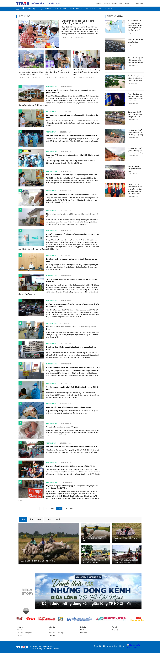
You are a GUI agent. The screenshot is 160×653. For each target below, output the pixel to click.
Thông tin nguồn (105, 9)
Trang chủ (23, 8)
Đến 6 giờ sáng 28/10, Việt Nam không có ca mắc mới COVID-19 (70, 466)
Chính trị (31, 9)
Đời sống (83, 627)
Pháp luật (115, 630)
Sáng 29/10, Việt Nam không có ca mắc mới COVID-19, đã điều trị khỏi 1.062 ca (72, 156)
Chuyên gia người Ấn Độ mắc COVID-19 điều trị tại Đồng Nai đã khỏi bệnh (72, 388)
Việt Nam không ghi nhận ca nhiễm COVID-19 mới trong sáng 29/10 (71, 135)
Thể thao (52, 635)
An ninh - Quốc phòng (25, 633)
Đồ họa (79, 9)
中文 (121, 3)
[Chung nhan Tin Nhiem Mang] (134, 646)
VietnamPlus (36, 77)
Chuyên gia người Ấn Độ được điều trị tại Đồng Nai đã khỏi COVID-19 (72, 367)
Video (71, 9)
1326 (65, 508)
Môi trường (84, 630)
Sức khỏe (83, 633)
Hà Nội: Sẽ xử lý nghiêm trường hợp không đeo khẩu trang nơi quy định (72, 260)
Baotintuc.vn (79, 37)
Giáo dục (52, 630)
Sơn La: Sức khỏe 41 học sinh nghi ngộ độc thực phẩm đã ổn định (71, 175)
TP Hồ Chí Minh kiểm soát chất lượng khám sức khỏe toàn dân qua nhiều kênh (86, 72)
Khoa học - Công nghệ (56, 633)
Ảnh (64, 9)
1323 (46, 508)
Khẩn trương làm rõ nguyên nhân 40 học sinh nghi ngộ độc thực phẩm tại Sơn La (70, 91)
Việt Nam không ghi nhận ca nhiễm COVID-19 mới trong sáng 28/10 (71, 446)
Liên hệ (122, 646)
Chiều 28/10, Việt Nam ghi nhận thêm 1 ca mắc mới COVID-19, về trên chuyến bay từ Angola (72, 305)
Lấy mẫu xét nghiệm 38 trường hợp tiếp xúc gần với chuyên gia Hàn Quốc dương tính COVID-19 (72, 487)
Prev (26, 609)
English (98, 3)
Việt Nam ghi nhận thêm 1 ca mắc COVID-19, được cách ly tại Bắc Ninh (71, 328)
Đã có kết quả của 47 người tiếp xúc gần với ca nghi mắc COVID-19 (71, 194)
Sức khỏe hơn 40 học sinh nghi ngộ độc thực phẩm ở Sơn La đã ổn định (72, 116)
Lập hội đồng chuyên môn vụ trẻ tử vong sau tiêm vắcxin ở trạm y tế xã (72, 215)
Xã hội (40, 9)
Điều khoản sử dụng (110, 646)
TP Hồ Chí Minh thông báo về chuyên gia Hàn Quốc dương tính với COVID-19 (71, 280)
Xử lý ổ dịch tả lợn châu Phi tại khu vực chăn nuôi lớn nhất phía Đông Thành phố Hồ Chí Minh (31, 72)
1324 (53, 508)
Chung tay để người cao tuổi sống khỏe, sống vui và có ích (77, 22)
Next (26, 612)
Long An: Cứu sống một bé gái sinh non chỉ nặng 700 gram (68, 407)
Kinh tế (48, 9)
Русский (127, 3)
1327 (71, 508)
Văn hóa (52, 627)
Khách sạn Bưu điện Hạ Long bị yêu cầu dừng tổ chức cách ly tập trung (71, 348)
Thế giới (57, 9)
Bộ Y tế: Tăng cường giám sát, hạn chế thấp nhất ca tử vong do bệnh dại (57, 72)
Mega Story (90, 9)
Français (107, 3)
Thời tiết (114, 627)
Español (114, 3)
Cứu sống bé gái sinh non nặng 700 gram (62, 427)
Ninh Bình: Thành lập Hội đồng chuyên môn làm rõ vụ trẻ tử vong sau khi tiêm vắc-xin (72, 235)
